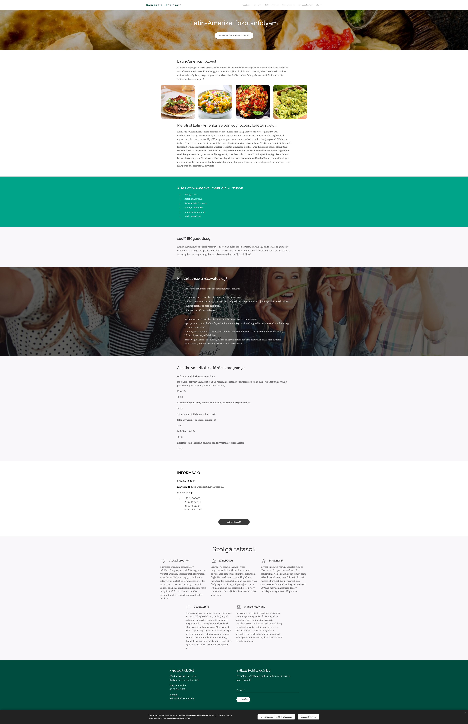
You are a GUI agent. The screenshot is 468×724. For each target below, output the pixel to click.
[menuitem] (246, 5)
